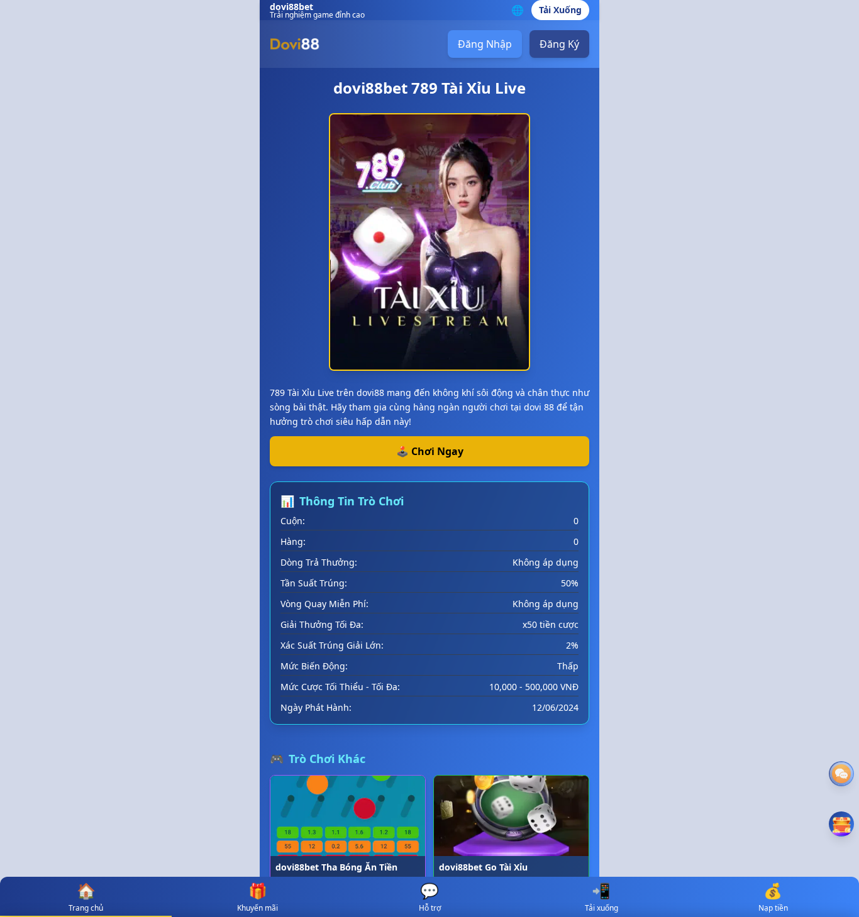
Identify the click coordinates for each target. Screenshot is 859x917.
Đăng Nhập (485, 44)
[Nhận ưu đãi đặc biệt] (841, 824)
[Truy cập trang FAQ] (841, 773)
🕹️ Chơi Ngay (429, 451)
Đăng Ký (559, 44)
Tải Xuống (560, 10)
